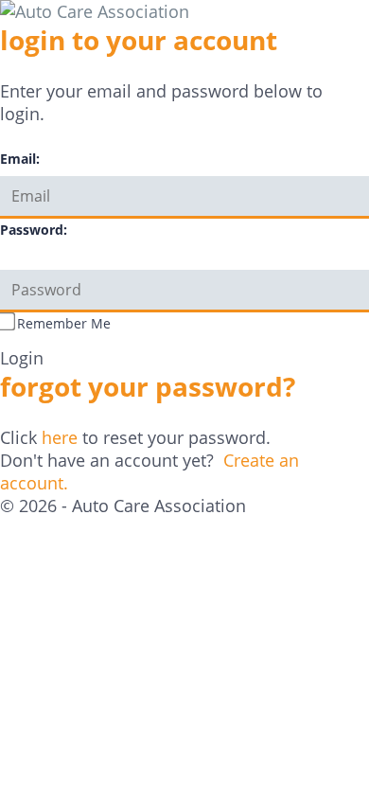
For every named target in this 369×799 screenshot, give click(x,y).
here (60, 437)
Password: (33, 230)
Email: (20, 159)
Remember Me (64, 323)
